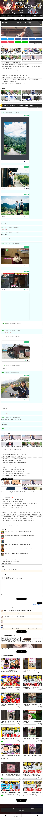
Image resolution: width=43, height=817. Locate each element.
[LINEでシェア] (7, 414)
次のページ (21, 800)
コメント (3, 579)
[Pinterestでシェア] (16, 414)
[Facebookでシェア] (16, 412)
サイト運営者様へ (32, 808)
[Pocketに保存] (36, 412)
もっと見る (21, 631)
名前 (1, 594)
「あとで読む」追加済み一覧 (37, 604)
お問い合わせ (21, 810)
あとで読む (3, 109)
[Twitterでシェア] (7, 412)
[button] (35, 42)
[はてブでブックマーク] (26, 412)
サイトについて (11, 808)
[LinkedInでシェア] (26, 414)
